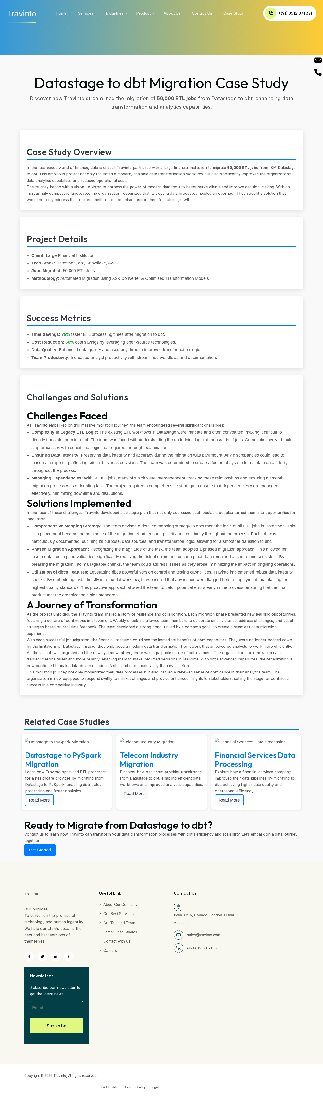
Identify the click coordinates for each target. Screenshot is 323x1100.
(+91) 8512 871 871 (203, 948)
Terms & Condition (106, 1087)
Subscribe (56, 1025)
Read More (39, 800)
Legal (154, 1087)
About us (172, 13)
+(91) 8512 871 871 (295, 13)
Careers (110, 951)
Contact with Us (117, 941)
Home (61, 13)
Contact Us (202, 13)
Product (143, 13)
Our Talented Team (119, 923)
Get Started (40, 850)
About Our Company (120, 904)
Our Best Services (118, 914)
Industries (114, 13)
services (85, 13)
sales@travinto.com (203, 935)
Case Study (233, 13)
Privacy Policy (135, 1087)
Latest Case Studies (120, 932)
